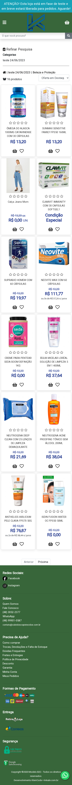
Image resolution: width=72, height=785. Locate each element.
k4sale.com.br (51, 780)
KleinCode (37, 780)
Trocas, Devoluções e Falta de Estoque (25, 646)
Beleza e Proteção (44, 72)
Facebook (14, 578)
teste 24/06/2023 (14, 60)
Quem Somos (11, 603)
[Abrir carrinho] (67, 23)
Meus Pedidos (11, 676)
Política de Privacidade (15, 659)
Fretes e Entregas (13, 655)
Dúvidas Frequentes (14, 651)
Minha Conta (10, 671)
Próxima (43, 562)
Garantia (7, 667)
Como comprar (11, 642)
